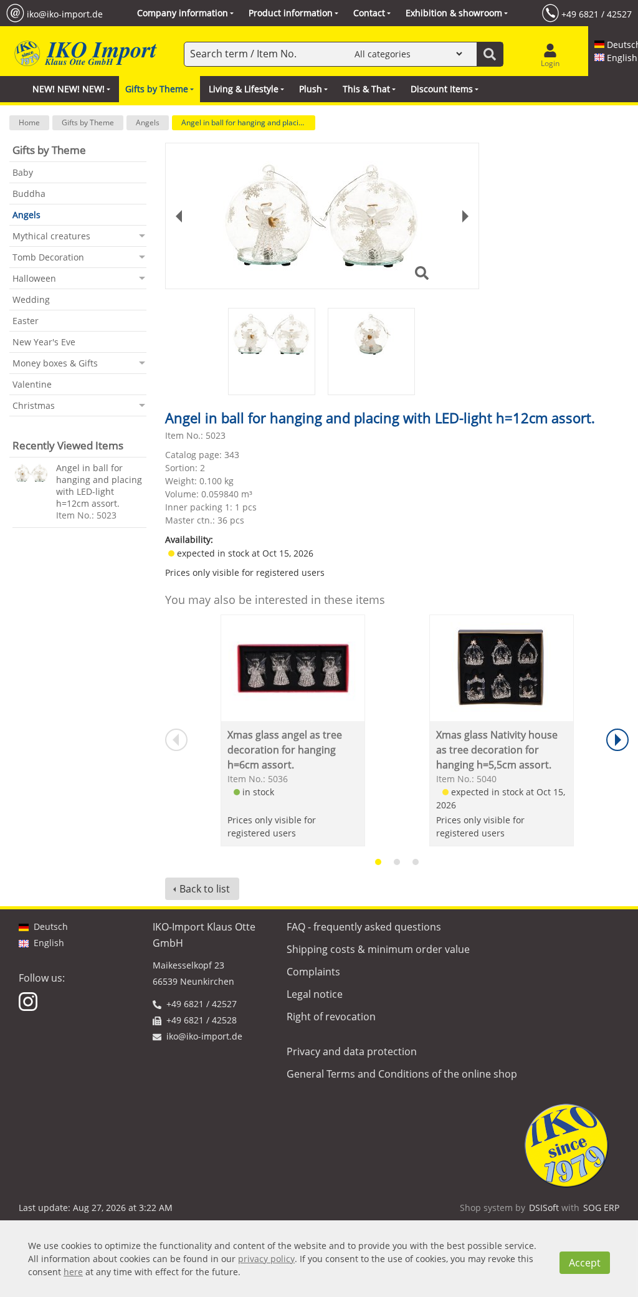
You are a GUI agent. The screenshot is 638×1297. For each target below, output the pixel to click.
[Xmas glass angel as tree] (292, 668)
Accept (585, 1263)
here (73, 1272)
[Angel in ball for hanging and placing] (31, 473)
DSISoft (544, 1207)
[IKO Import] (84, 54)
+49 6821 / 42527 (596, 13)
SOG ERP (601, 1207)
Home (29, 122)
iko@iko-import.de (65, 13)
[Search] (490, 54)
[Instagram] (29, 1001)
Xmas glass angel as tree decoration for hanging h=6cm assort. (284, 750)
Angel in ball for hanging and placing (244, 122)
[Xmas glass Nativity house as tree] (501, 668)
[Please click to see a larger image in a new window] (322, 216)
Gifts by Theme (88, 122)
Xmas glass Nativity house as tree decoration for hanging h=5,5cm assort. (497, 750)
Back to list (204, 889)
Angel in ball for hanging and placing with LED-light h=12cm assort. (99, 485)
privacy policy (266, 1259)
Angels (148, 122)
